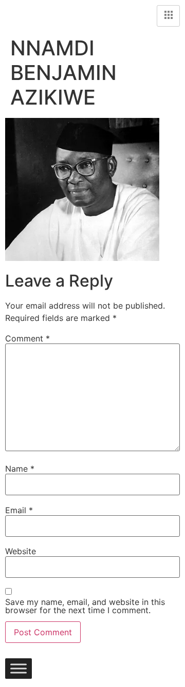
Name (19, 468)
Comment (27, 338)
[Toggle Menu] (18, 668)
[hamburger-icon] (168, 16)
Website (20, 551)
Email (19, 510)
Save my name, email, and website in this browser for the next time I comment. (85, 606)
